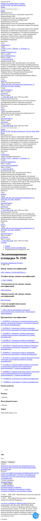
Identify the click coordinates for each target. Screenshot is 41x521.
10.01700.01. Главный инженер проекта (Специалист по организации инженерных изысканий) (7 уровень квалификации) (19, 347)
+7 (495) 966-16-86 (7, 97)
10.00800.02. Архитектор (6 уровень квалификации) (21, 378)
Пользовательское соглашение (11, 487)
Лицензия (10, 485)
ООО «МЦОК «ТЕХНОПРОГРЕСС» (13, 272)
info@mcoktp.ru (6, 290)
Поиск (3, 7)
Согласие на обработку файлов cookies (14, 503)
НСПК (8, 5)
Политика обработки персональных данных (16, 489)
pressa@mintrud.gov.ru (8, 56)
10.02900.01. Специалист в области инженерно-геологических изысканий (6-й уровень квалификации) (20, 341)
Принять (4, 462)
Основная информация (8, 263)
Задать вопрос (7, 484)
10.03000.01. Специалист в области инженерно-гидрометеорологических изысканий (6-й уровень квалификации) (18, 335)
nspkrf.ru (3, 81)
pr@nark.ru (4, 93)
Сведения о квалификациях (26, 475)
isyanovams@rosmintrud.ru (9, 165)
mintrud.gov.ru (5, 45)
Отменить (11, 462)
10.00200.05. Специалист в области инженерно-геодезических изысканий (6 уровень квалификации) (19, 353)
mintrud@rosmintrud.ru (8, 162)
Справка (22, 3)
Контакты (22, 5)
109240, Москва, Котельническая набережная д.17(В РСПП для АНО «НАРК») (18, 85)
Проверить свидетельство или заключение (15, 466)
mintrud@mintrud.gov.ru (8, 52)
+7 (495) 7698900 (6, 280)
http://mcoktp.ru (6, 300)
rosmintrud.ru (5, 155)
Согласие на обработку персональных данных (16, 491)
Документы (14, 5)
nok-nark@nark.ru (6, 90)
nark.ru (3, 109)
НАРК (3, 5)
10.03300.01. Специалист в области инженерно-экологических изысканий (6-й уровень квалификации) (20, 329)
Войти (3, 11)
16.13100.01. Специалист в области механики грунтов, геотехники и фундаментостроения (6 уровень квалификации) (20, 359)
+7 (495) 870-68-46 (7, 59)
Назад (3, 133)
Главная (7, 246)
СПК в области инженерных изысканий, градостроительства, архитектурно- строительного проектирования (18, 311)
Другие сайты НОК (32, 131)
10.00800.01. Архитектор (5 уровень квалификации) (21, 382)
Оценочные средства (8, 476)
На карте (20, 263)
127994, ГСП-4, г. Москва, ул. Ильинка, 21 (15, 48)
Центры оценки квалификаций (15, 248)
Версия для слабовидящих (10, 3)
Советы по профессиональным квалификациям (17, 473)
